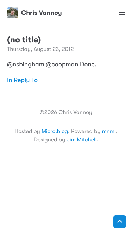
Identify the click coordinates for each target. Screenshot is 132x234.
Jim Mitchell (81, 139)
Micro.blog (55, 131)
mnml (109, 131)
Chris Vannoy (41, 12)
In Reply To (22, 80)
